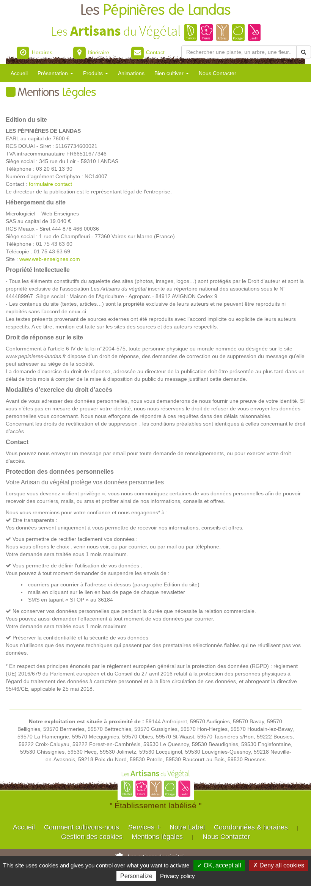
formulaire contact (50, 184)
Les (155, 10)
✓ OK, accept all (219, 865)
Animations (131, 73)
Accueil (19, 73)
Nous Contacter (217, 73)
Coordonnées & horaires (251, 827)
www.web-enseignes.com (49, 259)
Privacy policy (177, 876)
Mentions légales (157, 836)
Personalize (136, 876)
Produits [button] (93, 73)
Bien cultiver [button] (169, 73)
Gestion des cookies (92, 836)
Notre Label (187, 827)
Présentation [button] (53, 73)
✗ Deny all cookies (278, 865)
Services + (144, 827)
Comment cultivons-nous (81, 827)
